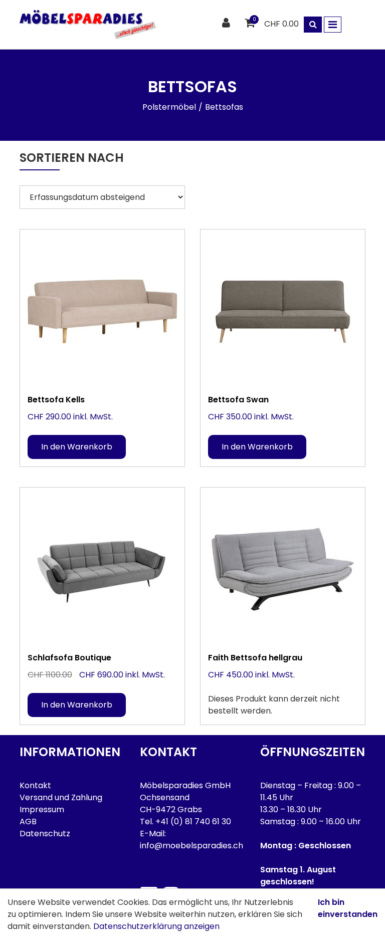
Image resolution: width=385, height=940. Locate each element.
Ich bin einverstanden (347, 908)
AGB (28, 821)
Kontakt (35, 785)
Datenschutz (45, 833)
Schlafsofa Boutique (69, 657)
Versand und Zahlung (61, 797)
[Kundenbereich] (227, 23)
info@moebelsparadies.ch (191, 845)
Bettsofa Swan (238, 399)
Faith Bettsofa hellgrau (255, 657)
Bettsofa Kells (56, 399)
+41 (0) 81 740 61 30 (193, 821)
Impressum (42, 809)
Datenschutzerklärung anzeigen (156, 926)
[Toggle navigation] (332, 25)
